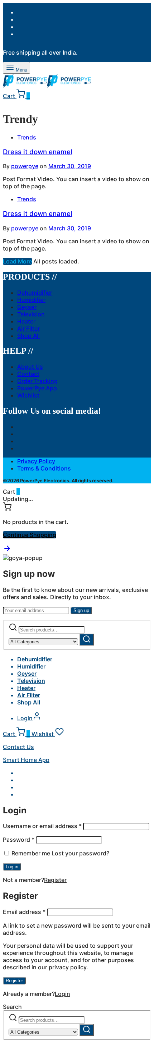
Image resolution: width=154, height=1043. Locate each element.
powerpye (24, 166)
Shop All (28, 335)
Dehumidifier (34, 292)
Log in (12, 866)
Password (18, 839)
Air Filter (28, 328)
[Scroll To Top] (7, 550)
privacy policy (67, 967)
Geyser (27, 307)
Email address (24, 911)
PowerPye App (37, 388)
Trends (26, 137)
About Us (30, 366)
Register (55, 879)
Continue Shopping (29, 534)
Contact (28, 373)
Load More (17, 261)
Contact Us (18, 746)
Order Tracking (37, 381)
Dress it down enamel (37, 152)
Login (62, 993)
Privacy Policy (36, 461)
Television (31, 314)
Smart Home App (26, 759)
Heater (26, 321)
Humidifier (31, 299)
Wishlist (28, 395)
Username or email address (42, 826)
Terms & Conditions (44, 468)
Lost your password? (80, 853)
